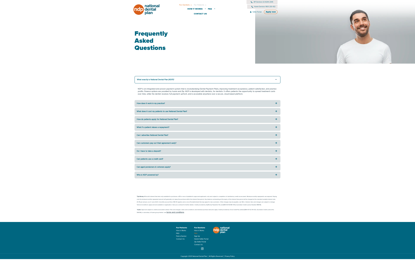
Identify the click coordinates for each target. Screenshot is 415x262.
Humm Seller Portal (201, 239)
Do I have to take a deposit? (149, 151)
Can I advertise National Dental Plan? (152, 135)
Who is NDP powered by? (148, 175)
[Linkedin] (202, 248)
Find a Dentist (181, 236)
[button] (207, 79)
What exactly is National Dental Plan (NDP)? (155, 80)
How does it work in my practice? (151, 103)
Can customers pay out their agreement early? (156, 143)
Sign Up (197, 236)
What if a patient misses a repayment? (153, 127)
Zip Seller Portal (200, 242)
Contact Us (200, 14)
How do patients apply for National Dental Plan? (157, 119)
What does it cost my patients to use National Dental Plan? (162, 111)
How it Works (195, 9)
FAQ (210, 9)
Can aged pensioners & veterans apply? (154, 167)
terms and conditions (175, 212)
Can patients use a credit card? (150, 159)
